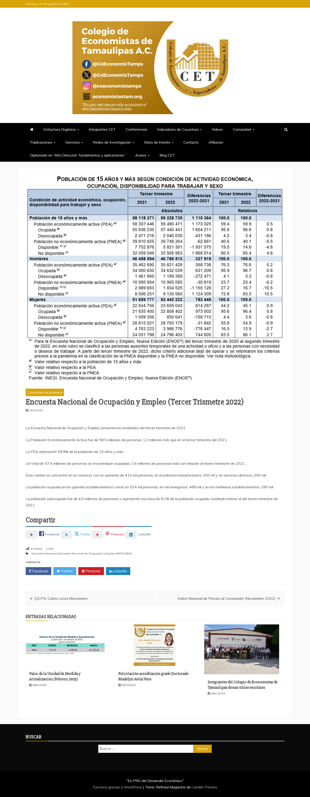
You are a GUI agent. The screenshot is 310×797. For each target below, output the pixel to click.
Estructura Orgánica (60, 129)
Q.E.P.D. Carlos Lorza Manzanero (61, 598)
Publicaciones (41, 142)
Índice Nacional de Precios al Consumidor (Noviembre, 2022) (227, 598)
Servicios (72, 142)
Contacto (191, 142)
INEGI (128, 553)
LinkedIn (119, 571)
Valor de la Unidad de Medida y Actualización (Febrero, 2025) (55, 676)
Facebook (39, 571)
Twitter (66, 571)
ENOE (120, 553)
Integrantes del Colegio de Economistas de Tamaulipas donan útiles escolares (243, 684)
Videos (217, 129)
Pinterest (93, 571)
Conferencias (136, 129)
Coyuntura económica (44, 392)
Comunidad (242, 129)
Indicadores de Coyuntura (178, 129)
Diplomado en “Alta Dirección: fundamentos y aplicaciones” (77, 155)
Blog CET (167, 155)
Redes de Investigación (112, 142)
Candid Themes (204, 787)
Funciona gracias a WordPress (118, 787)
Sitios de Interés (157, 142)
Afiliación (216, 142)
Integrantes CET (102, 129)
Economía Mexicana (45, 553)
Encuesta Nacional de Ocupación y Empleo (87, 553)
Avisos (140, 155)
